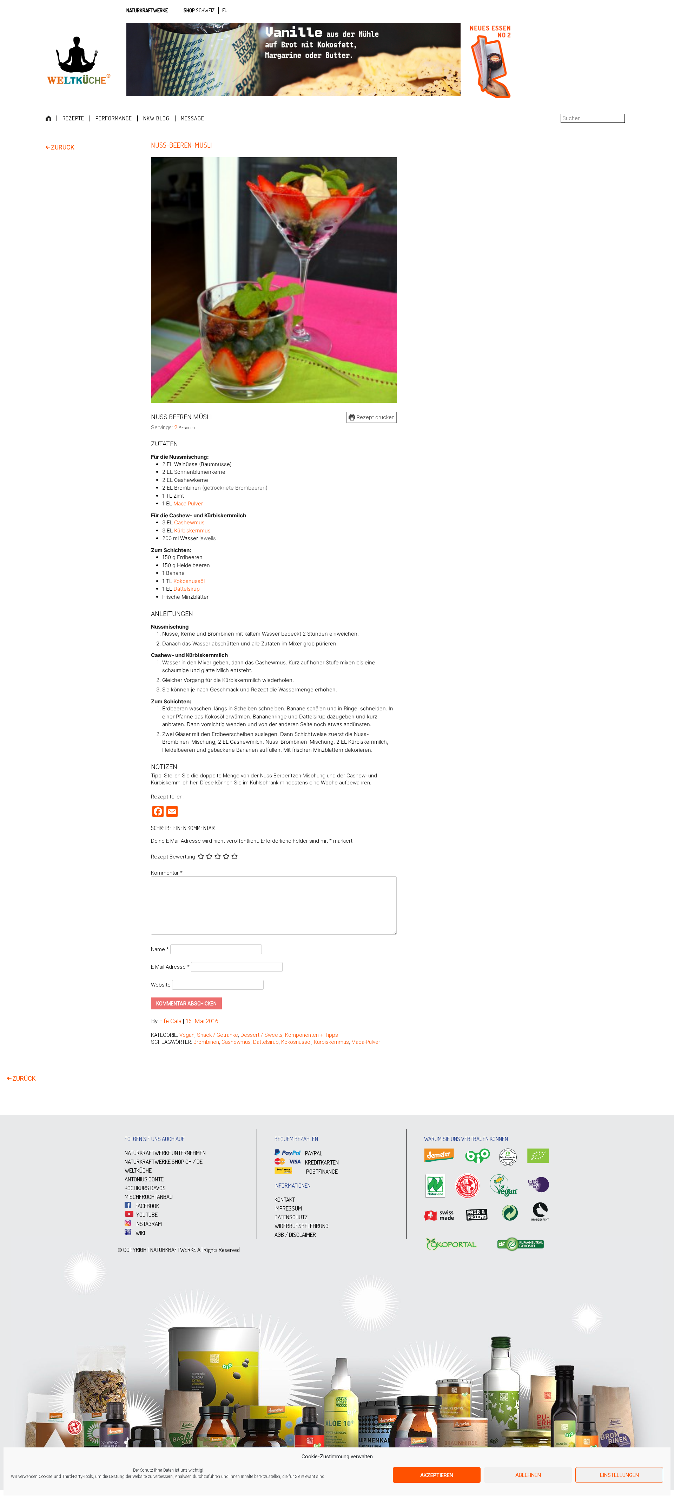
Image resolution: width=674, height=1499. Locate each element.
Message (192, 118)
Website (161, 985)
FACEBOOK (146, 1205)
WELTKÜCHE (138, 1170)
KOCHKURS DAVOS (145, 1188)
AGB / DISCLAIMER (295, 1234)
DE (200, 1161)
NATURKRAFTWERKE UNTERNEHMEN (165, 1152)
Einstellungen (619, 1475)
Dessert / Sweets (261, 1035)
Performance (113, 118)
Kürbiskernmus (192, 530)
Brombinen (206, 1042)
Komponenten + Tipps (311, 1035)
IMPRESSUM (288, 1208)
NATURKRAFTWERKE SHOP (154, 1161)
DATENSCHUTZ (291, 1217)
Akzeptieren (436, 1475)
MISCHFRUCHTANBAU (149, 1196)
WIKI (139, 1232)
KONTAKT (285, 1199)
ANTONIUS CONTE (144, 1179)
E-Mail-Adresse (170, 967)
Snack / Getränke (217, 1035)
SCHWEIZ (205, 10)
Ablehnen (528, 1475)
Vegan (186, 1035)
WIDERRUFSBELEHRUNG (302, 1225)
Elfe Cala (170, 1020)
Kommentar (167, 873)
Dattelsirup (186, 588)
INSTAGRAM (148, 1223)
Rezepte (73, 118)
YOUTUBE (146, 1214)
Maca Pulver (188, 503)
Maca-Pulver (365, 1042)
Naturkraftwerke (147, 10)
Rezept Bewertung (173, 857)
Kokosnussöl (189, 581)
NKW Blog (156, 118)
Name (160, 949)
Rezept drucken (375, 417)
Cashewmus (189, 522)
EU (224, 10)
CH (188, 1161)
